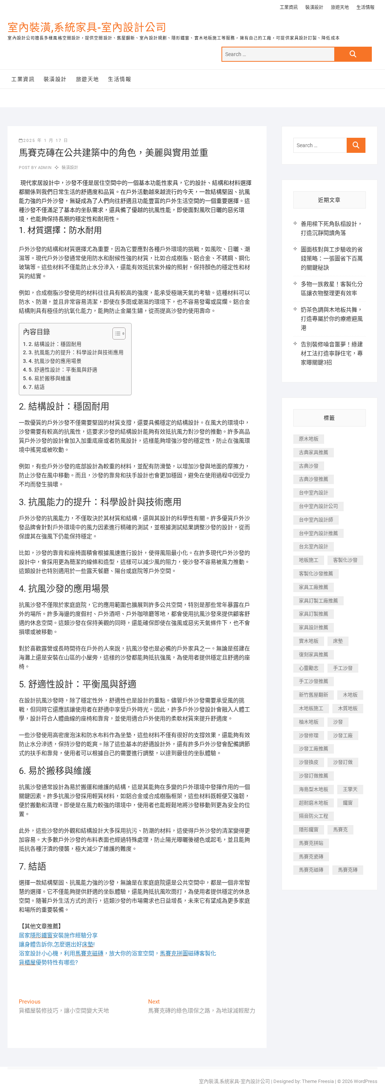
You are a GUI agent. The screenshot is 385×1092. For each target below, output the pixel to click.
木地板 (350, 695)
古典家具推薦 (313, 452)
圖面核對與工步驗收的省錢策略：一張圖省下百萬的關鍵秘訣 (332, 258)
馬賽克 (340, 829)
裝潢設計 (314, 7)
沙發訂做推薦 (313, 775)
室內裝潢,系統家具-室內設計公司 (87, 27)
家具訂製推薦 (313, 614)
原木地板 (308, 439)
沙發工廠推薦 (313, 748)
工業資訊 (289, 7)
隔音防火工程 (313, 816)
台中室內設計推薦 (318, 533)
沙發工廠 (343, 735)
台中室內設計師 (316, 519)
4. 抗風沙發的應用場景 (55, 361)
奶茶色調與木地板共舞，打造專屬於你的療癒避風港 (332, 318)
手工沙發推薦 (313, 681)
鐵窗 (348, 803)
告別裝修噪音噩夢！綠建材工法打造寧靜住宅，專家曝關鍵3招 (332, 353)
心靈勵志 (308, 668)
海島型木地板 (313, 789)
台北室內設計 (313, 546)
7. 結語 (37, 387)
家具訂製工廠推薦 (318, 600)
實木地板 (308, 641)
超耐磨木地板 (313, 803)
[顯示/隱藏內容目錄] (115, 333)
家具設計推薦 (313, 627)
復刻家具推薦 (313, 654)
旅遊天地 (340, 7)
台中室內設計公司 (318, 506)
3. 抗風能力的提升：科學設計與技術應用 (76, 352)
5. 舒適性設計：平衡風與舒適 (63, 370)
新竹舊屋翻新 (313, 695)
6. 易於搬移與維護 (50, 378)
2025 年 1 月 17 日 (45, 140)
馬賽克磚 (348, 870)
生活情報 (365, 7)
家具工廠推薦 (313, 587)
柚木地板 (308, 722)
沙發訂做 (343, 762)
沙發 (338, 722)
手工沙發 (343, 668)
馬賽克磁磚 (311, 870)
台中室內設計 (313, 492)
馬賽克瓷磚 (311, 856)
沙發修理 (308, 735)
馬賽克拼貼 (311, 843)
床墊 (338, 641)
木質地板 (348, 708)
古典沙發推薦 (313, 479)
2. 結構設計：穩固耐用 (55, 344)
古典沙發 (308, 466)
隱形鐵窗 (308, 829)
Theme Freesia (318, 1081)
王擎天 (350, 789)
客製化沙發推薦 (316, 573)
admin (44, 167)
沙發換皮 (308, 762)
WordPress (365, 1081)
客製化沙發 (345, 560)
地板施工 (308, 560)
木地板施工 (311, 708)
